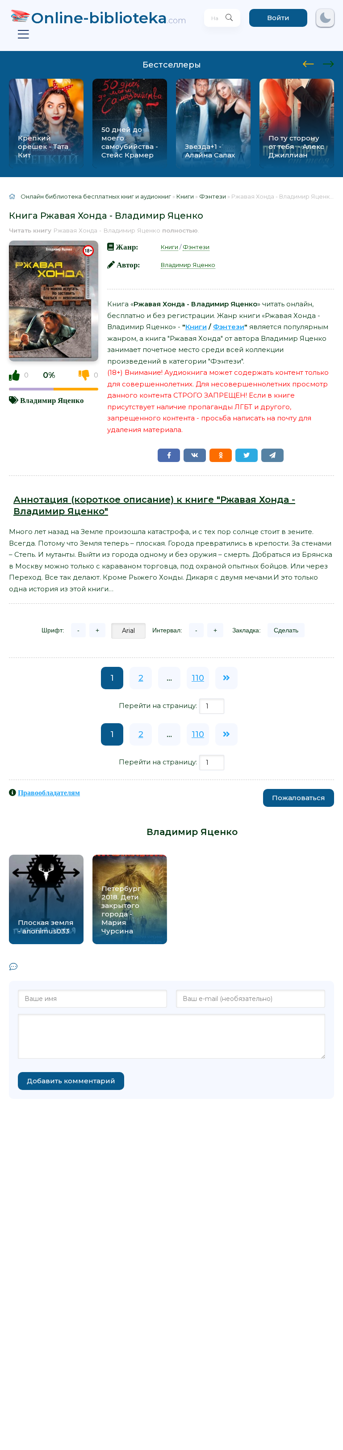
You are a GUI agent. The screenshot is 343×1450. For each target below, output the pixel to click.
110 (198, 678)
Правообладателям (49, 792)
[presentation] (308, 62)
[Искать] (229, 18)
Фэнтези (196, 246)
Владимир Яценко (52, 400)
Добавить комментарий (71, 1081)
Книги (169, 246)
